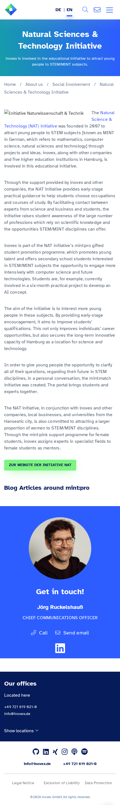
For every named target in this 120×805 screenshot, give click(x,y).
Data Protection (98, 783)
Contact (97, 9)
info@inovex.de (17, 713)
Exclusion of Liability (62, 783)
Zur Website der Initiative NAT (40, 465)
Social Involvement (71, 84)
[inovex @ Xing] (55, 752)
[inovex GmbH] (19, 14)
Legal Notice (23, 783)
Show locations (19, 730)
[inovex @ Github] (36, 752)
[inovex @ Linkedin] (46, 752)
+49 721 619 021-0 (20, 706)
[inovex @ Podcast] (74, 752)
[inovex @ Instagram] (65, 752)
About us (34, 84)
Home (10, 84)
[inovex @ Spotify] (84, 752)
